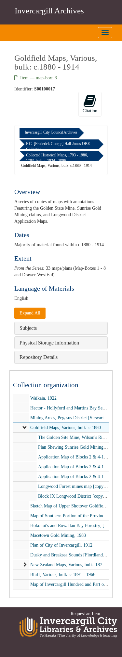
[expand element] (24, 428)
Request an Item (85, 613)
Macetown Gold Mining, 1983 (58, 535)
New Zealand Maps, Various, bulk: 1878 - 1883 (74, 564)
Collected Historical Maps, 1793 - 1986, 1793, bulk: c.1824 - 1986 (57, 158)
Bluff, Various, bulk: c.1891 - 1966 (62, 574)
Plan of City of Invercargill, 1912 (61, 544)
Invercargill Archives (49, 10)
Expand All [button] (30, 313)
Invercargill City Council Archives (51, 132)
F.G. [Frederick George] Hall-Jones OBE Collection (58, 146)
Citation (90, 110)
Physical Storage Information (49, 342)
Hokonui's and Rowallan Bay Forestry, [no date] (74, 525)
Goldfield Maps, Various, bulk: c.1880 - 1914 (72, 427)
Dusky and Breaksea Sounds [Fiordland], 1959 (73, 554)
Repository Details (39, 357)
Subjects (28, 328)
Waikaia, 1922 (43, 398)
